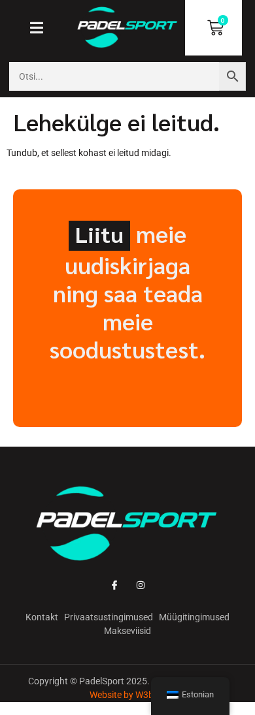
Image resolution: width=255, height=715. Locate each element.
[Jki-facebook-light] (114, 585)
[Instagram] (141, 585)
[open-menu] (41, 29)
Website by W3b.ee (127, 695)
